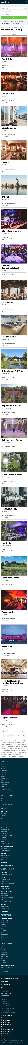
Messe (3, 803)
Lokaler (4, 761)
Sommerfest (4, 778)
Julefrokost (4, 772)
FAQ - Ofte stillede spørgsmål (9, 978)
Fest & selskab (5, 765)
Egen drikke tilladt (6, 23)
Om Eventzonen (5, 984)
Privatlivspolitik (5, 995)
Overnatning (16, 23)
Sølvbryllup (4, 784)
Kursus (3, 799)
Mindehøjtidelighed (6, 790)
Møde (2, 797)
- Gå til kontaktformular (7, 1008)
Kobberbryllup (5, 782)
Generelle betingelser (7, 993)
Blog (2, 987)
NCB (21, 1042)
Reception (4, 780)
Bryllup (3, 768)
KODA (16, 1042)
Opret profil (4, 981)
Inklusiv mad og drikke (7, 21)
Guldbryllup (4, 786)
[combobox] (15, 14)
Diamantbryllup (5, 788)
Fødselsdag (4, 770)
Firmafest (3, 766)
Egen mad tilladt (19, 21)
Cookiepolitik (4, 991)
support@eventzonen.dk (8, 1012)
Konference (4, 801)
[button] (14, 8)
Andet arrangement (6, 792)
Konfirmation (4, 774)
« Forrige (4, 731)
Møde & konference (7, 795)
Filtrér (14, 34)
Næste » (23, 731)
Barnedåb (3, 776)
